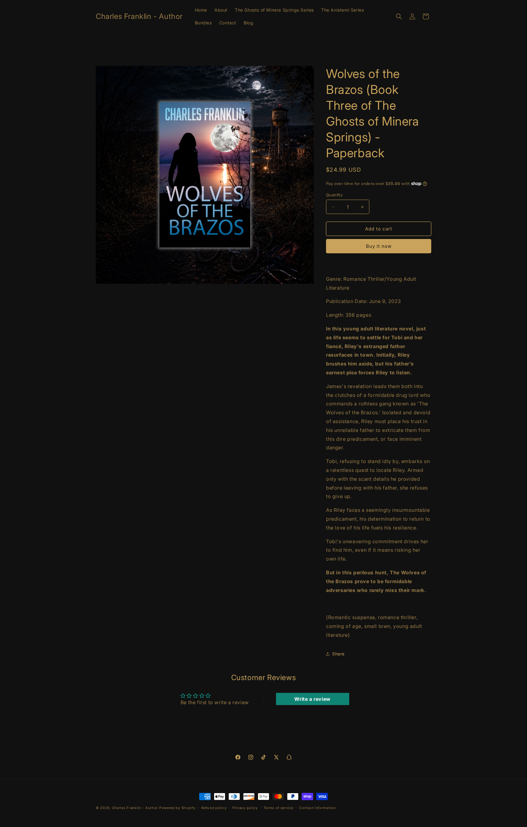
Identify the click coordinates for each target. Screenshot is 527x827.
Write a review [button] (312, 699)
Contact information (317, 808)
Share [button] (338, 653)
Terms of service (278, 808)
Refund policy (213, 808)
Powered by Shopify (177, 808)
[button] (399, 16)
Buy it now (379, 246)
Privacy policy (245, 808)
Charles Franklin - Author (135, 808)
